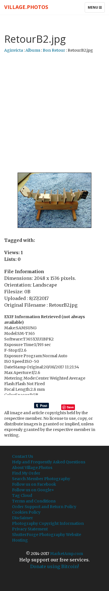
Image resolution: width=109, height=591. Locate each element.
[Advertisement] (54, 113)
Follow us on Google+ (33, 489)
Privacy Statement (30, 529)
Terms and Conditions (34, 501)
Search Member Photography (41, 478)
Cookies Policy (26, 512)
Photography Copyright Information (48, 523)
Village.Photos (26, 7)
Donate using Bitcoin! (54, 566)
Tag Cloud (22, 495)
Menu (96, 9)
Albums (32, 50)
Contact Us (22, 456)
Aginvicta (13, 50)
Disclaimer (22, 517)
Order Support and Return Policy (44, 506)
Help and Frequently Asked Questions (48, 461)
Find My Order (26, 473)
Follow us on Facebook (34, 484)
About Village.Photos (32, 467)
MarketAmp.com (66, 553)
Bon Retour (54, 50)
